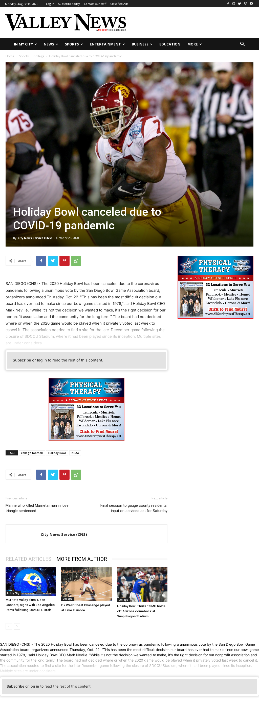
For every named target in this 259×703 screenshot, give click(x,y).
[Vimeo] (245, 4)
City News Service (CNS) (35, 238)
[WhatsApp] (76, 261)
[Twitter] (240, 4)
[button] (242, 44)
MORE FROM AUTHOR (81, 559)
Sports (24, 56)
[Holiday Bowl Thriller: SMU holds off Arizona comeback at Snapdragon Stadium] (142, 584)
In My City (13, 593)
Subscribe (22, 360)
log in (42, 360)
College (38, 56)
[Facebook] (228, 4)
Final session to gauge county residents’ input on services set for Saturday (133, 508)
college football (32, 453)
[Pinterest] (64, 261)
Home (10, 56)
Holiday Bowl (57, 453)
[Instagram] (234, 4)
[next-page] (17, 626)
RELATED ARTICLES (28, 559)
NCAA (75, 453)
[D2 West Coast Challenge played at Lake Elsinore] (86, 584)
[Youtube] (251, 4)
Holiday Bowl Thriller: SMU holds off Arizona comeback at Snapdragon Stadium (141, 611)
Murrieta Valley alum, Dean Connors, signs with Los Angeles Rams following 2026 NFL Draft (30, 605)
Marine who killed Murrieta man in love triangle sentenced (37, 508)
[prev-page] (9, 626)
